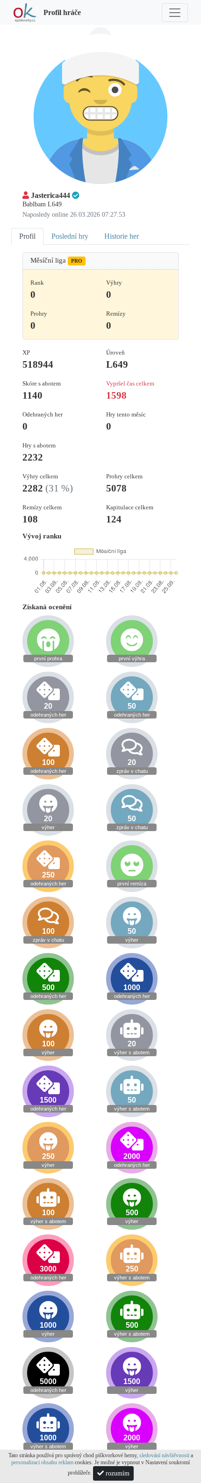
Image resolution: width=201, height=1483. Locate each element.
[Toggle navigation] (175, 12)
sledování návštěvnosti (164, 1455)
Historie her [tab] (121, 236)
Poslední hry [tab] (69, 236)
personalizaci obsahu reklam (42, 1462)
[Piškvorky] (24, 12)
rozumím (116, 1473)
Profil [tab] (27, 236)
